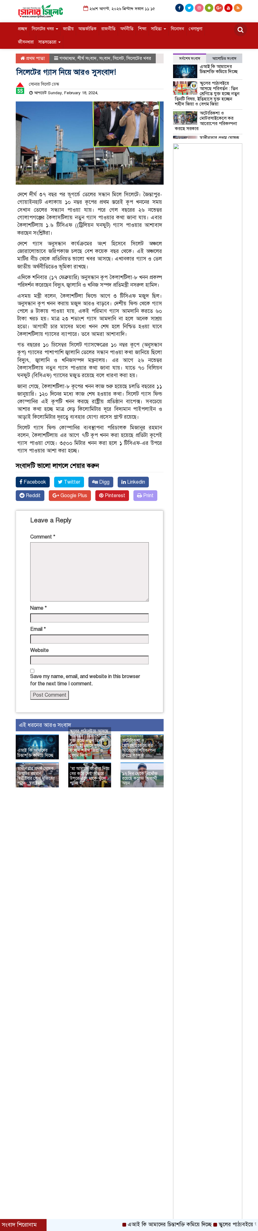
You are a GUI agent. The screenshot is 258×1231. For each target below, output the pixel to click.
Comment (42, 537)
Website (39, 650)
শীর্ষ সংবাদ (87, 58)
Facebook (34, 482)
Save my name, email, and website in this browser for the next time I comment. (85, 680)
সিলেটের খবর (43, 29)
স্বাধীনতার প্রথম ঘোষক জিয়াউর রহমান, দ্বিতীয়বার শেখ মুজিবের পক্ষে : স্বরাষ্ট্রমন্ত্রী (36, 776)
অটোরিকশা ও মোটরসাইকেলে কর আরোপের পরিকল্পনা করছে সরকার (139, 748)
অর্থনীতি (126, 29)
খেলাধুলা (195, 29)
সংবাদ (104, 58)
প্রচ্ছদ (22, 29)
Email (38, 629)
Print (148, 495)
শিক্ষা (142, 29)
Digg (103, 482)
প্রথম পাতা (35, 58)
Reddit (33, 495)
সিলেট (118, 58)
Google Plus (73, 495)
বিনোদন (177, 29)
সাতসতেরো (48, 42)
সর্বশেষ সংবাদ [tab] (189, 58)
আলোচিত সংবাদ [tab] (224, 58)
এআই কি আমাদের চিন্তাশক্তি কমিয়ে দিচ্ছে (35, 753)
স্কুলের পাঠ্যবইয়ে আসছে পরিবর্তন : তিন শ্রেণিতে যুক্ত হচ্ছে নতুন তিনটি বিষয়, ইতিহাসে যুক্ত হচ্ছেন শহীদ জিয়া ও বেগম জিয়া (89, 743)
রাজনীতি (108, 29)
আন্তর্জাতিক (87, 29)
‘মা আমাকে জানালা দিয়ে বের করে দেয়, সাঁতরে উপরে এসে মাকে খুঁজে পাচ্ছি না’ (89, 776)
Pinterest (114, 495)
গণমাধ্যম (67, 58)
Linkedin (135, 482)
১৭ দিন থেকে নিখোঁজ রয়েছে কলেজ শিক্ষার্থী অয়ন (140, 778)
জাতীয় (68, 29)
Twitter (71, 482)
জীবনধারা (26, 42)
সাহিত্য (157, 29)
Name (38, 608)
